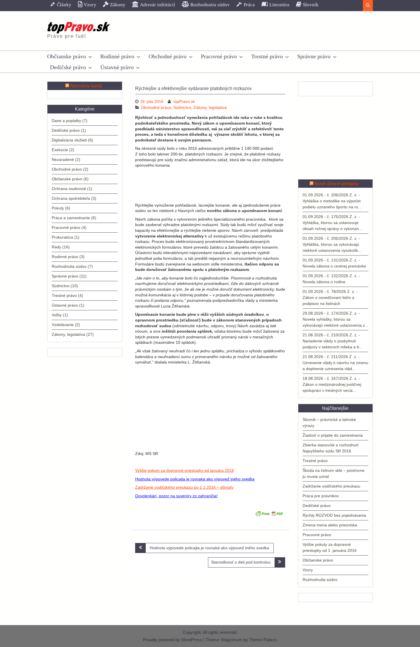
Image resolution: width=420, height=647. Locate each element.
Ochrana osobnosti (69, 188)
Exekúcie (60, 149)
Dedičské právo (68, 67)
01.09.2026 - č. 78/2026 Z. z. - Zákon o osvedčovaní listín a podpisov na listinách (330, 297)
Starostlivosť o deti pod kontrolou (241, 562)
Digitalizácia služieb (69, 140)
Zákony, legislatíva (210, 107)
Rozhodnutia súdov (320, 579)
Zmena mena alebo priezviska (330, 525)
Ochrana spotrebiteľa (71, 198)
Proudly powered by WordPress (172, 639)
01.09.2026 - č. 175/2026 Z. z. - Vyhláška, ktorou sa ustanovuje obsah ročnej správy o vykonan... (332, 222)
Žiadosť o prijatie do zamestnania (333, 435)
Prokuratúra (62, 237)
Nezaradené (63, 159)
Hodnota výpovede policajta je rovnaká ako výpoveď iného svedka (195, 479)
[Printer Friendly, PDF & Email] (269, 515)
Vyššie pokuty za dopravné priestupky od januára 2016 (184, 470)
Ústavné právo (117, 67)
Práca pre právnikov (321, 496)
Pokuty (58, 208)
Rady (56, 247)
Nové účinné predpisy (337, 183)
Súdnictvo (182, 107)
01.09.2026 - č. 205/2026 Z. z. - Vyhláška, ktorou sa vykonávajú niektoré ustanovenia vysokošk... (332, 244)
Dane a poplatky (66, 120)
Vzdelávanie (63, 324)
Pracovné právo (219, 56)
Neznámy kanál (86, 85)
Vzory (308, 570)
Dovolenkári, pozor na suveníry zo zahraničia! (176, 496)
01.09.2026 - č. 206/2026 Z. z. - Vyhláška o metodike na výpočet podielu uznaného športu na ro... (332, 201)
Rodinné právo (117, 56)
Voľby (57, 315)
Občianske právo (66, 56)
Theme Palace (262, 639)
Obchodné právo (168, 56)
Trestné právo (267, 56)
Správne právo (314, 56)
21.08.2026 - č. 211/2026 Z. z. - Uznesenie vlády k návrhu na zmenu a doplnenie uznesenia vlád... (335, 362)
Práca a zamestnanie (71, 217)
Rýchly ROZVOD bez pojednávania (334, 515)
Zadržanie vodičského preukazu (331, 486)
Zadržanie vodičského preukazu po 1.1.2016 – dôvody (184, 487)
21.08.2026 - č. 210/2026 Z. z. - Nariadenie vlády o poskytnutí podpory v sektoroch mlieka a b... (333, 341)
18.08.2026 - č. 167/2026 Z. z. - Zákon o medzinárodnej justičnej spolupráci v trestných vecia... (332, 384)
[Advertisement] (210, 185)
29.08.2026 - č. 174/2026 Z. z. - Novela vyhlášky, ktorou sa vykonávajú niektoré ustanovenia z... (335, 319)
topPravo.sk (184, 101)
